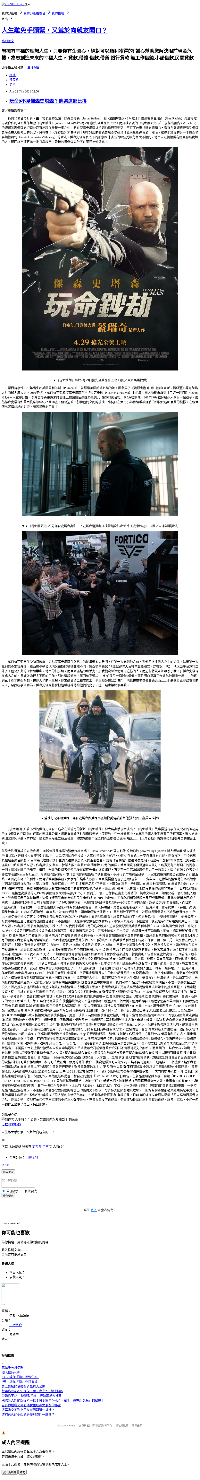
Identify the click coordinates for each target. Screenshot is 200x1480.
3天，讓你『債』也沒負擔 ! (20, 1377)
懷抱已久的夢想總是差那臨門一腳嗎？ (28, 1414)
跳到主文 (8, 41)
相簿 (12, 75)
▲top (5, 1164)
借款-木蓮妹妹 (11, 1124)
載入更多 (8, 1172)
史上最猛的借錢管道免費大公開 (23, 1386)
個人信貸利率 (11, 1372)
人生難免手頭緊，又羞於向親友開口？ (55, 30)
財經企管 (32, 1157)
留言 (45, 1146)
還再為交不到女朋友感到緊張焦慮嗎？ (28, 1410)
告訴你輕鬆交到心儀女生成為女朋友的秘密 (31, 1405)
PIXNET (70, 1425)
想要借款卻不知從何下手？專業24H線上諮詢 (32, 1391)
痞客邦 (37, 1146)
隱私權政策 (122, 1425)
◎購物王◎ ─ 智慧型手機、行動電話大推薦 (32, 1395)
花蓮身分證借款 (12, 1367)
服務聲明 (137, 1425)
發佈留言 (8, 1195)
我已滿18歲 (9, 1472)
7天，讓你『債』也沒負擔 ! (20, 1381)
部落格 (14, 80)
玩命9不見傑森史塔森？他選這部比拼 (48, 101)
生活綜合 (33, 67)
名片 (12, 84)
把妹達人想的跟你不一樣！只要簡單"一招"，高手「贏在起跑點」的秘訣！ (53, 1400)
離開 (22, 1472)
